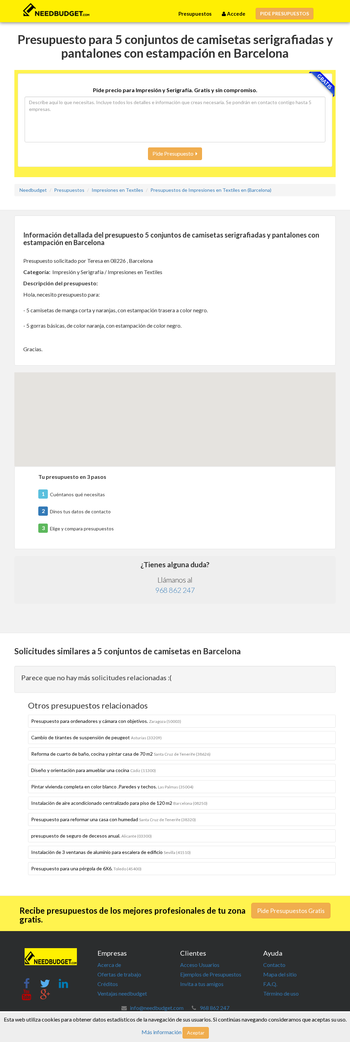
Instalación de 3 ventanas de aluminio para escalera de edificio (111, 852)
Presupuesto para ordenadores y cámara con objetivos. (106, 721)
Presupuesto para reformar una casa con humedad (113, 819)
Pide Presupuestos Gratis (291, 910)
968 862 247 (175, 590)
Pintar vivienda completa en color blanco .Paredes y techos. (112, 786)
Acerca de (109, 964)
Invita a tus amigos (202, 984)
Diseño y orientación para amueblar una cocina (93, 770)
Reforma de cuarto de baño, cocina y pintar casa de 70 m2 (121, 754)
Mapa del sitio (280, 974)
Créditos (107, 984)
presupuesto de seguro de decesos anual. (91, 836)
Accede (235, 14)
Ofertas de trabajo (119, 974)
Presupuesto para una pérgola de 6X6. (86, 868)
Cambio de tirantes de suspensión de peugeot (96, 737)
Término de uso (281, 993)
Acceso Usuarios (199, 964)
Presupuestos (195, 14)
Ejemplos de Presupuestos (210, 974)
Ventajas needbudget (122, 993)
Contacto (274, 964)
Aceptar (195, 1033)
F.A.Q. (270, 984)
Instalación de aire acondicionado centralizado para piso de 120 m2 (119, 803)
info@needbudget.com (157, 1007)
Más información (161, 1032)
